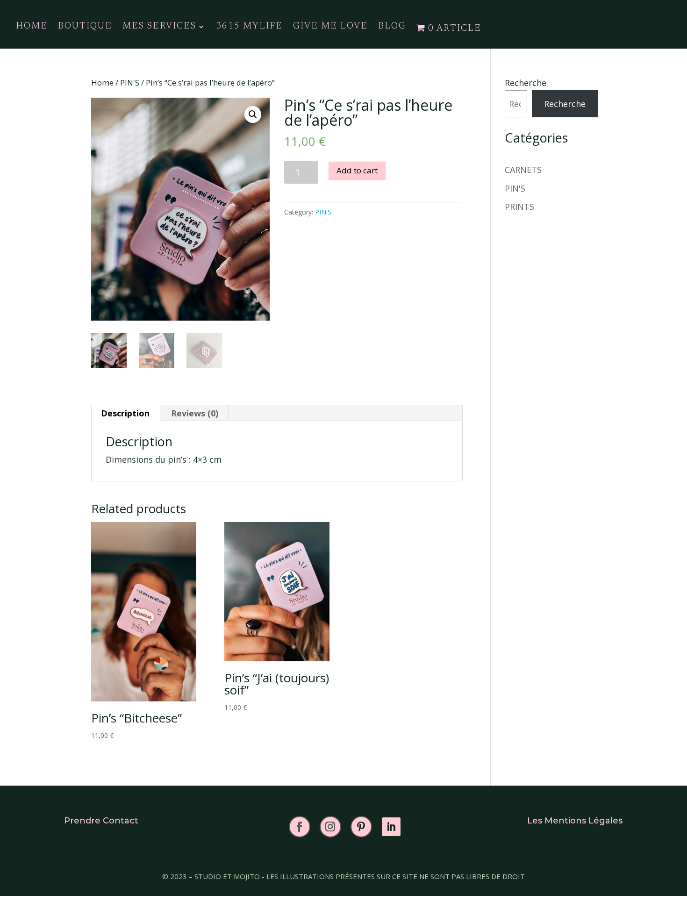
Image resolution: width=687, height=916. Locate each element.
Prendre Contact (101, 821)
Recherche (525, 82)
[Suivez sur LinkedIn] (391, 826)
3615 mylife (249, 27)
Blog (392, 27)
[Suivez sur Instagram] (330, 826)
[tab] (125, 413)
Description (125, 413)
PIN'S (129, 82)
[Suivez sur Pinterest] (361, 826)
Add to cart (357, 170)
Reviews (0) (194, 413)
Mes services (159, 27)
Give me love (330, 27)
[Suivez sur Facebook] (299, 826)
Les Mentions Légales (575, 821)
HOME (32, 27)
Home (102, 82)
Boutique (85, 27)
